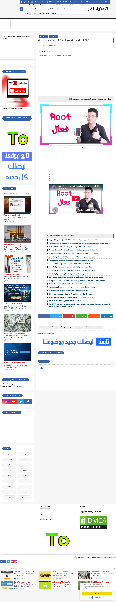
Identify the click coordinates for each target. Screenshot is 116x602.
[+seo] (88, 561)
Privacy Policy (90, 1)
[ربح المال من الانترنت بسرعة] (62, 561)
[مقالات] (102, 561)
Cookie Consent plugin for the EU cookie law (96, 597)
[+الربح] (70, 561)
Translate (19, 386)
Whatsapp (59, 5)
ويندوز (25, 481)
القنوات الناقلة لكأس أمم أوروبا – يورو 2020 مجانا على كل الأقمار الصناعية (73, 287)
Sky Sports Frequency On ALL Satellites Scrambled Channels (68, 291)
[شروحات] (106, 561)
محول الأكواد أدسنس (102, 1)
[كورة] (26, 561)
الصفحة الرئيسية (40, 1)
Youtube (36, 5)
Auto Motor (35, 9)
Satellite (44, 9)
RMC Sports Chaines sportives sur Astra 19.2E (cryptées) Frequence (71, 294)
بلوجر (9, 497)
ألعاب (24, 486)
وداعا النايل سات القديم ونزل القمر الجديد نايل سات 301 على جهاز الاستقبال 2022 (75, 253)
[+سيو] (91, 561)
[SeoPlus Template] (76, 557)
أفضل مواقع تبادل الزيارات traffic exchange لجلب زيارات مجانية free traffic (73, 240)
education (28, 5)
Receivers (43, 36)
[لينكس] (99, 561)
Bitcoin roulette (45, 519)
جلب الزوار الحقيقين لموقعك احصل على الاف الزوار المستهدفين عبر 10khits (74, 250)
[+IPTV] (52, 561)
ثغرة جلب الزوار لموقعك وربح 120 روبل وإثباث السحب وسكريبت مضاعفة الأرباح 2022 (77, 281)
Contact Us (65, 1)
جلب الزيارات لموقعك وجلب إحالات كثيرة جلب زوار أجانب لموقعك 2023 (72, 247)
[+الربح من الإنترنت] (73, 561)
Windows (66, 9)
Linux (72, 9)
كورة (9, 486)
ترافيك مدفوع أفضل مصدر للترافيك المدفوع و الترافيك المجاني (70, 264)
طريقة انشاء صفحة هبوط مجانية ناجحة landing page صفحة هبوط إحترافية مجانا (76, 277)
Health (27, 9)
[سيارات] (33, 561)
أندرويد (25, 476)
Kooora (74, 5)
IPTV (9, 476)
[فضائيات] (37, 561)
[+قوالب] (81, 561)
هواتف (25, 492)
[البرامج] (1, 564)
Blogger (59, 9)
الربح (9, 470)
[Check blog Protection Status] (94, 529)
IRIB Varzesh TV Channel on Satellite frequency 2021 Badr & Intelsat (71, 297)
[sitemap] (1, 561)
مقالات (99, 327)
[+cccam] (55, 561)
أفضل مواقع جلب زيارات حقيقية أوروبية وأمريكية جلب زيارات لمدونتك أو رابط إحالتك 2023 (78, 243)
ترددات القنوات (67, 327)
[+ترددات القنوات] (44, 561)
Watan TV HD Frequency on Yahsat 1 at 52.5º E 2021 (65, 301)
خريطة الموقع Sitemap (54, 1)
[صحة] (30, 561)
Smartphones (50, 5)
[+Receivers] (59, 561)
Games (42, 5)
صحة (9, 492)
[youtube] (28, 1)
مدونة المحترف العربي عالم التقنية (105, 557)
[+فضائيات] (41, 561)
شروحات (79, 327)
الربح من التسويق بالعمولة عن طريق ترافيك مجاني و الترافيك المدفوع (72, 270)
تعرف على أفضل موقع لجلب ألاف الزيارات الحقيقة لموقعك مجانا (70, 267)
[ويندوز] (95, 561)
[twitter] (24, 1)
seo (9, 481)
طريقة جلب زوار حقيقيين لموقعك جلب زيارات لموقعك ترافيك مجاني (72, 257)
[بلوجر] (77, 561)
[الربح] (66, 561)
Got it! (96, 594)
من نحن (82, 1)
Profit (52, 9)
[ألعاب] (113, 561)
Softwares (55, 13)
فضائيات (89, 327)
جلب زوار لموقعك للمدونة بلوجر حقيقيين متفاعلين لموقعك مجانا (71, 260)
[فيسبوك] (23, 561)
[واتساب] (19, 561)
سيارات (24, 497)
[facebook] (21, 1)
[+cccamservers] (48, 561)
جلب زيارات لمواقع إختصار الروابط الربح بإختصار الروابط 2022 (69, 274)
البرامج (24, 470)
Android (41, 13)
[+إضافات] (84, 561)
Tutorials (35, 13)
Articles (27, 13)
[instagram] (32, 1)
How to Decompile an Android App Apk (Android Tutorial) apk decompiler (73, 284)
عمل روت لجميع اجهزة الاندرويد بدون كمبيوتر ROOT (55, 55)
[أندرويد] (110, 561)
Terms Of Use (74, 1)
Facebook (68, 5)
